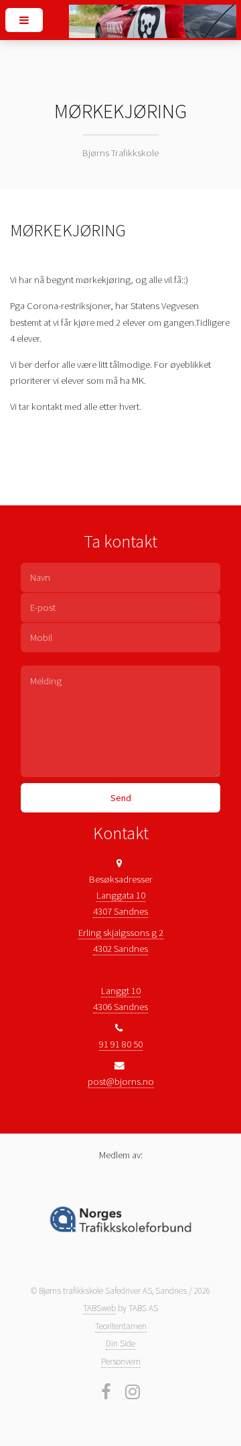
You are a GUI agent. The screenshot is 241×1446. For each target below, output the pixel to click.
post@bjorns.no (121, 1081)
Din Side (120, 1343)
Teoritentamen (121, 1326)
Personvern (121, 1361)
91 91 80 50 (121, 1044)
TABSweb (99, 1308)
